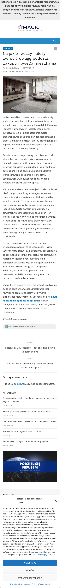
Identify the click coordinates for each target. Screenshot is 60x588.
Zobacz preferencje (30, 578)
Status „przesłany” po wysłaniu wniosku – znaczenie (26, 411)
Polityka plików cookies (20, 584)
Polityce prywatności (46, 555)
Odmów (30, 570)
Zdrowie (8, 48)
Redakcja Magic (12, 68)
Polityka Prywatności (41, 584)
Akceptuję (30, 563)
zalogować (19, 384)
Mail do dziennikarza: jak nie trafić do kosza (22, 431)
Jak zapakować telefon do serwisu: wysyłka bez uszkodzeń (29, 421)
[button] (55, 500)
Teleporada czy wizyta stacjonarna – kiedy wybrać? (26, 441)
